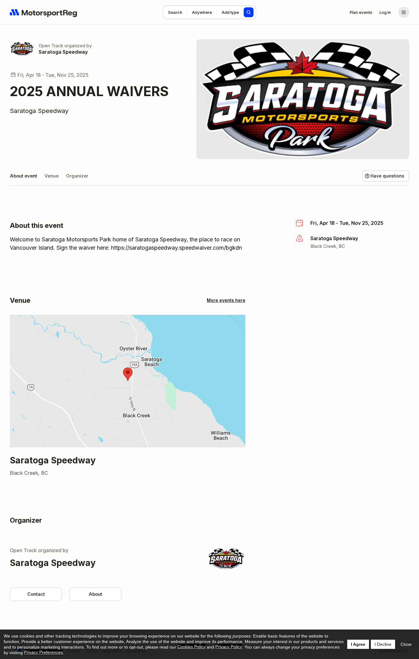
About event (23, 176)
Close (406, 644)
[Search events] (249, 12)
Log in (385, 12)
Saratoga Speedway (63, 52)
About (95, 594)
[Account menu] (403, 12)
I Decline (383, 644)
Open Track (51, 46)
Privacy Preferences (43, 652)
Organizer (77, 176)
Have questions (387, 175)
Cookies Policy (191, 646)
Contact (36, 594)
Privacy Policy (228, 646)
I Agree (358, 644)
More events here (226, 300)
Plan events (361, 12)
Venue (51, 176)
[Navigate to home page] (43, 12)
